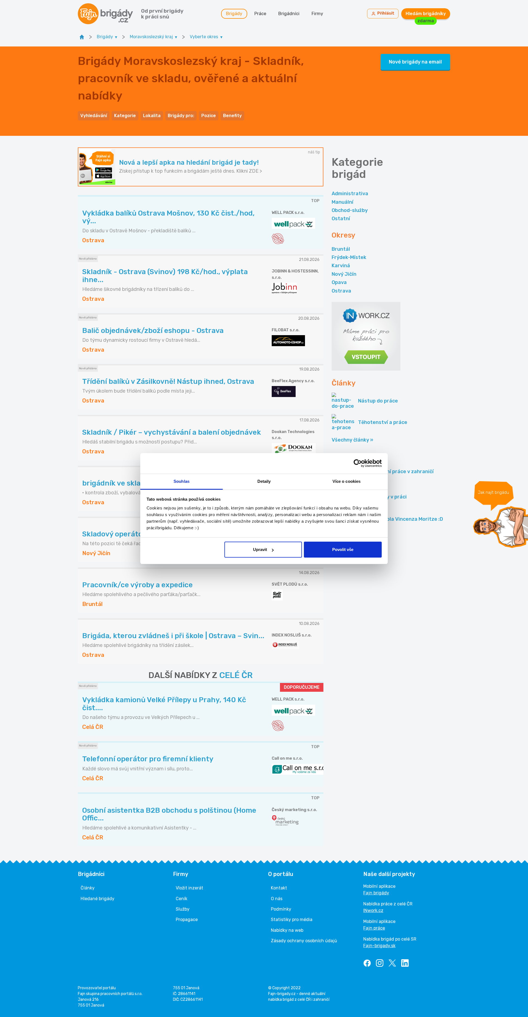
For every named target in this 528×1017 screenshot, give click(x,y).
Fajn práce (374, 928)
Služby (182, 909)
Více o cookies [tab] (346, 481)
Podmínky (281, 909)
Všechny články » (352, 440)
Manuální (342, 202)
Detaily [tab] (264, 481)
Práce (260, 13)
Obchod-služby (350, 210)
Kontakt (279, 888)
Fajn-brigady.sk (379, 945)
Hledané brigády (97, 898)
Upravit (260, 549)
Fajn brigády (376, 892)
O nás (276, 898)
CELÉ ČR (236, 675)
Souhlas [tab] (181, 481)
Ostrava (341, 291)
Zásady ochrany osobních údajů (304, 940)
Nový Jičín (344, 274)
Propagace (187, 919)
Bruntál (341, 249)
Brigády (234, 13)
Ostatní (341, 219)
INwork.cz (373, 910)
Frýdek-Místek (349, 257)
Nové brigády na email (415, 62)
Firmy (317, 13)
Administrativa (350, 194)
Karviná (341, 266)
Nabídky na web (287, 930)
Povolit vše (342, 549)
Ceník (181, 898)
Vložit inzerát (189, 888)
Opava (339, 282)
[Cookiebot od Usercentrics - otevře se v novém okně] (358, 463)
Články (88, 888)
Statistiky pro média (291, 919)
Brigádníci (288, 13)
